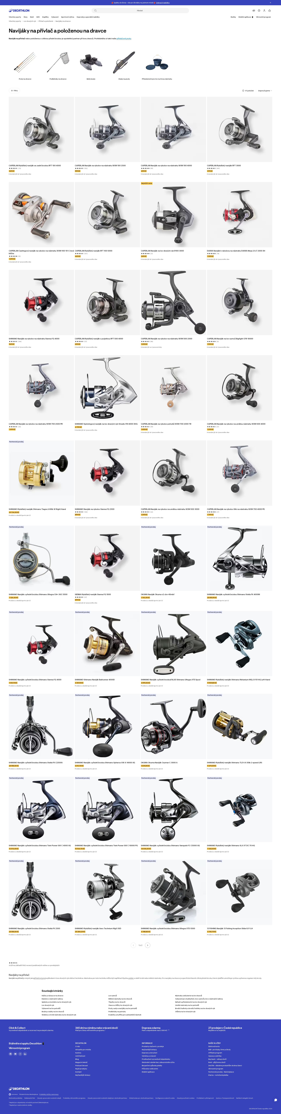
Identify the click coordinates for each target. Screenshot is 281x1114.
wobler (131, 978)
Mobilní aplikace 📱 (246, 17)
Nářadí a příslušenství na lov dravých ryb (191, 1002)
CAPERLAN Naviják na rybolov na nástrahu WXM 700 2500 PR (36, 424)
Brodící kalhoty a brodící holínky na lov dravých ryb (195, 1008)
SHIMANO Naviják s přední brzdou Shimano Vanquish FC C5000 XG (170, 845)
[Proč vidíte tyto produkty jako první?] (243, 91)
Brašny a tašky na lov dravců (53, 1011)
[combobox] (265, 91)
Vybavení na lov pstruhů (51, 1008)
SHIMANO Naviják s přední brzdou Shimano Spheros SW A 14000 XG (105, 762)
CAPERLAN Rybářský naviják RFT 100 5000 (93, 251)
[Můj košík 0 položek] (269, 10)
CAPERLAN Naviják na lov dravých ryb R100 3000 (162, 251)
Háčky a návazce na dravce (52, 996)
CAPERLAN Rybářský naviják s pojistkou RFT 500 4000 (99, 339)
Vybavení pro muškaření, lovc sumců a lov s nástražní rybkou (199, 999)
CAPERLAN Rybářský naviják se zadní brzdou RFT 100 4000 (35, 165)
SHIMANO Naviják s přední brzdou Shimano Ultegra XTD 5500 (168, 928)
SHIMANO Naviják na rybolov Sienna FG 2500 (94, 509)
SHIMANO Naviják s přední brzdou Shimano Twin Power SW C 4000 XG (40, 845)
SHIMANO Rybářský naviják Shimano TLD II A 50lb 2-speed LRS (234, 762)
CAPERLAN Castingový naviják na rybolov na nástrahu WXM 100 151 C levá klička (41, 252)
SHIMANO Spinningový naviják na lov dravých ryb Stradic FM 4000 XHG (106, 424)
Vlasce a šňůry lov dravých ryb (120, 1005)
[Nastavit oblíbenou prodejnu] (253, 10)
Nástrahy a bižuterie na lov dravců (188, 996)
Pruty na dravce (25, 79)
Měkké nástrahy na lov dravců (120, 999)
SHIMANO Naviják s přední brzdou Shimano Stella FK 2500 (34, 928)
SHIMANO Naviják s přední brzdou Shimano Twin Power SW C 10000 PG (106, 845)
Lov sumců (112, 996)
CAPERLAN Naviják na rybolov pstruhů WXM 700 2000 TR (166, 424)
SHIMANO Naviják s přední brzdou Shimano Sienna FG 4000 (35, 680)
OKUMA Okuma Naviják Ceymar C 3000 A (159, 762)
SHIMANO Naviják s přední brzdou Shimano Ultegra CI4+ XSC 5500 (38, 594)
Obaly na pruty (124, 79)
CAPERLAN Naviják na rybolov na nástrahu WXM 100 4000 (166, 165)
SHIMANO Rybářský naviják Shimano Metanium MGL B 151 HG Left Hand (238, 680)
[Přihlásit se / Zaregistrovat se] (264, 10)
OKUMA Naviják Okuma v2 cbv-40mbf (157, 594)
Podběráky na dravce (58, 79)
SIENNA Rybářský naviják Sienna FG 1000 (93, 594)
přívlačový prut (40, 978)
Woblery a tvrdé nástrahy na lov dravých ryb (59, 1015)
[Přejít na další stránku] (147, 945)
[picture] (41, 129)
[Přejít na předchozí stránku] (133, 945)
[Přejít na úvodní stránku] (19, 10)
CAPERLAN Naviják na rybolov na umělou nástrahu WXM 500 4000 (236, 424)
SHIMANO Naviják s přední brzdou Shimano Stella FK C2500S (36, 762)
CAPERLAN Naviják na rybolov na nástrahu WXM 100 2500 (100, 165)
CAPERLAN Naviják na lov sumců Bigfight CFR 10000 (230, 339)
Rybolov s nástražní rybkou (52, 999)
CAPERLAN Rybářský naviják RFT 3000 (224, 165)
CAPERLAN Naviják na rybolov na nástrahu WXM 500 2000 (166, 339)
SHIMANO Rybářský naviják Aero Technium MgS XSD (98, 928)
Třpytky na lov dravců (116, 1002)
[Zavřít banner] (270, 2)
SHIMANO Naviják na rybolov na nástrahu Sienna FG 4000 (34, 339)
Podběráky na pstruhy (117, 1011)
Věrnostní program (263, 17)
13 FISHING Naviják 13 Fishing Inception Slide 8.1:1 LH (230, 928)
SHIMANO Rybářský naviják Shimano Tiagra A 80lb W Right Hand (37, 509)
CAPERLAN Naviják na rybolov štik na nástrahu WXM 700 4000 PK (236, 509)
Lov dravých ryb (48, 1005)
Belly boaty (91, 79)
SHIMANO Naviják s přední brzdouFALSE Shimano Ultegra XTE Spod (170, 680)
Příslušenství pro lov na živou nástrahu (157, 79)
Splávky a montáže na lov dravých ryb (56, 1002)
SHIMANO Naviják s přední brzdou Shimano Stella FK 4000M (233, 594)
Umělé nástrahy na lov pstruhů (187, 1005)
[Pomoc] (259, 10)
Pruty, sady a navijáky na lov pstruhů (122, 1008)
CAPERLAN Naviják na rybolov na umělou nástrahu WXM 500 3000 (170, 509)
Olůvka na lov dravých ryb (185, 1011)
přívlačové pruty (124, 38)
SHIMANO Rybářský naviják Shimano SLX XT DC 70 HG (231, 845)
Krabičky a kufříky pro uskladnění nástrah (124, 1015)
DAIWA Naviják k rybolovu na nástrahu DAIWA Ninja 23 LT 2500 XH (236, 251)
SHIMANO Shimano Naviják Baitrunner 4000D (95, 680)
